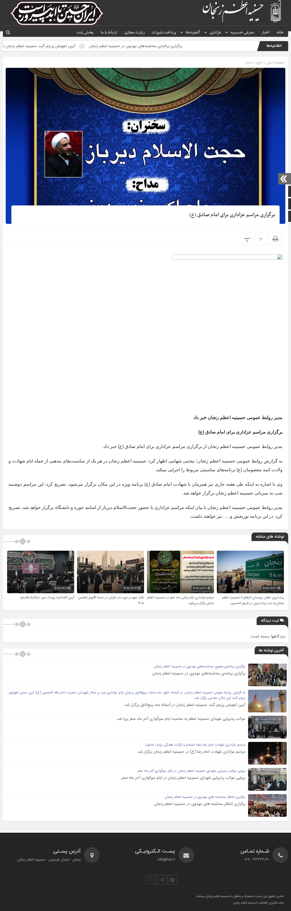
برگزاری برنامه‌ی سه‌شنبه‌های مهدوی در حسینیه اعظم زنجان (166, 46)
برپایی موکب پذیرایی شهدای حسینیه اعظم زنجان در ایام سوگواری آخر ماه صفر (183, 778)
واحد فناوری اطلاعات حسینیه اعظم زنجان (258, 903)
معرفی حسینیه (242, 32)
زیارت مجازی (134, 32)
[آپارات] (172, 880)
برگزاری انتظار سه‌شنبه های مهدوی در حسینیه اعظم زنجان (199, 804)
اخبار (265, 32)
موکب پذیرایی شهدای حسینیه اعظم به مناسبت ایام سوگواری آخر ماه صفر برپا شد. (180, 719)
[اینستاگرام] (151, 880)
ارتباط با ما (109, 32)
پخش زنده (85, 32)
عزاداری (215, 32)
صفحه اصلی (274, 63)
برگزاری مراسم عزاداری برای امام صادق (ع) (232, 215)
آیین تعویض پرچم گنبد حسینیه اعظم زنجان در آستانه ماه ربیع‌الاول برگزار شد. (184, 705)
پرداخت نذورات (164, 32)
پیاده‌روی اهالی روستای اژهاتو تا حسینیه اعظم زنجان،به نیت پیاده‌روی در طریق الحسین (253, 600)
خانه (280, 32)
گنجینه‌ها (193, 32)
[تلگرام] (162, 880)
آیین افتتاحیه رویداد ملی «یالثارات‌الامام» (47, 597)
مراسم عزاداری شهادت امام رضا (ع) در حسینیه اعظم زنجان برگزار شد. (191, 751)
